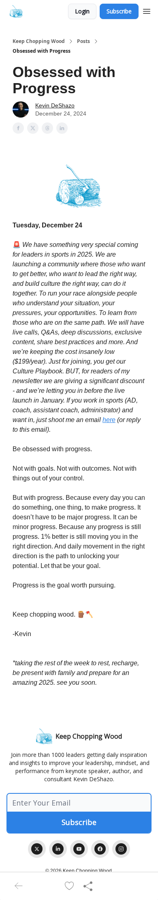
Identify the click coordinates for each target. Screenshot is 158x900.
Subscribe (119, 11)
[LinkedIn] (58, 849)
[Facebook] (100, 849)
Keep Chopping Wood (39, 41)
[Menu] (147, 10)
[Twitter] (37, 849)
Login (82, 11)
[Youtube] (79, 849)
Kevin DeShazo (55, 105)
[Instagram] (121, 849)
